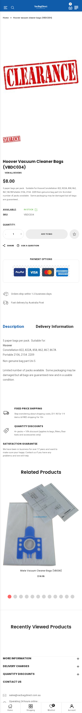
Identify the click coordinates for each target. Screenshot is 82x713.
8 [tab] (49, 597)
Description (13, 326)
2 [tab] (15, 597)
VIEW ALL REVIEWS (13, 173)
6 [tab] (38, 597)
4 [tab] (27, 597)
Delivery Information (54, 326)
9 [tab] (55, 597)
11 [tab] (67, 597)
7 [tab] (44, 597)
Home (6, 18)
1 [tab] (9, 597)
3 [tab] (21, 597)
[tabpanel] (41, 74)
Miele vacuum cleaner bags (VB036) (41, 570)
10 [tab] (61, 597)
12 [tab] (72, 597)
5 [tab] (32, 597)
